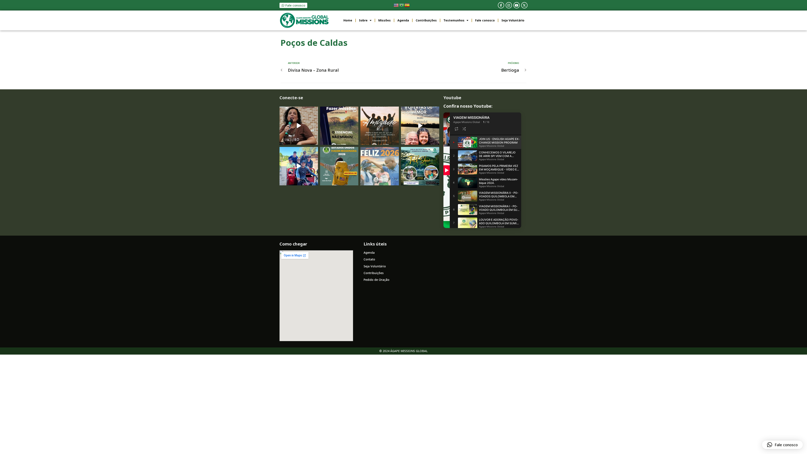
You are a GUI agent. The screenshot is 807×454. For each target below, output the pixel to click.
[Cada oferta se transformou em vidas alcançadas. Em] (420, 126)
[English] (396, 5)
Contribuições (426, 20)
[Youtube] (516, 5)
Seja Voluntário (512, 20)
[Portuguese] (402, 5)
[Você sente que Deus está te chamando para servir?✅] (339, 126)
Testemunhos (453, 20)
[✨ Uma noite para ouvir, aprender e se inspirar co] (420, 166)
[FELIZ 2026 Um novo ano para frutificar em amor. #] (379, 166)
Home (347, 20)
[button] (782, 445)
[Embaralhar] (464, 129)
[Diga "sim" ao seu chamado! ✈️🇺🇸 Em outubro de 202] (339, 166)
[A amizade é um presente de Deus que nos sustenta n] (379, 126)
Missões (384, 20)
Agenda (403, 20)
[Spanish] (407, 5)
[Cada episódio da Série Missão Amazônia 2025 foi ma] (299, 166)
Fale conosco (485, 20)
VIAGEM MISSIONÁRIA (471, 117)
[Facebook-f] (501, 5)
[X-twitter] (524, 5)
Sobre (363, 20)
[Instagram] (509, 5)
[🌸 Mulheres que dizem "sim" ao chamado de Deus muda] (299, 126)
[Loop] (456, 129)
